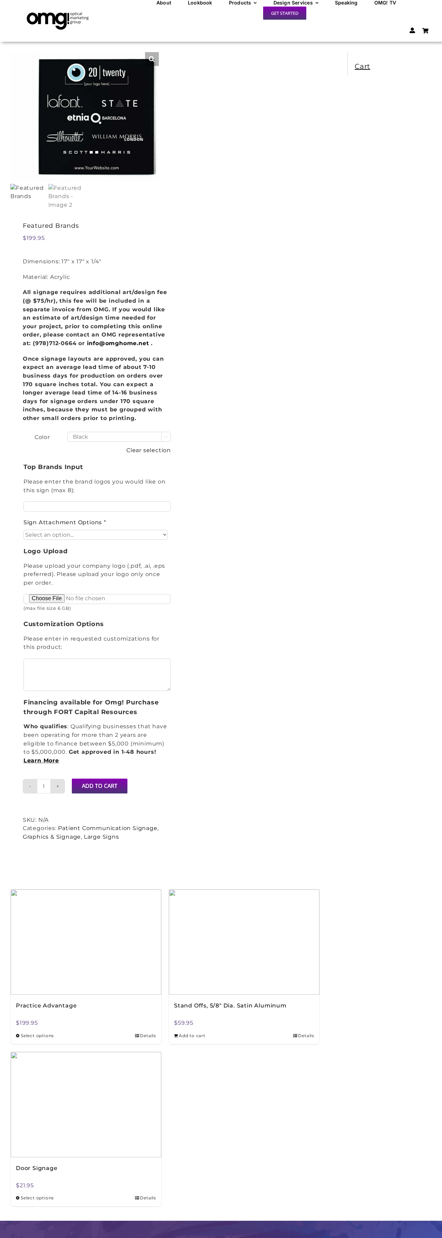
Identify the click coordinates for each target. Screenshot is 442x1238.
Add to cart (99, 786)
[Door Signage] (86, 1104)
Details (148, 1035)
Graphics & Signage (52, 837)
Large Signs (101, 837)
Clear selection (148, 450)
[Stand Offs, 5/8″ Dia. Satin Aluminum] (244, 942)
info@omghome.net (118, 343)
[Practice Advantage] (86, 942)
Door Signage (37, 1168)
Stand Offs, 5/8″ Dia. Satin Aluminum (230, 1005)
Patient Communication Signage (107, 828)
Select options (37, 1035)
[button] (152, 59)
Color (42, 437)
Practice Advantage (46, 1005)
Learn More (41, 760)
